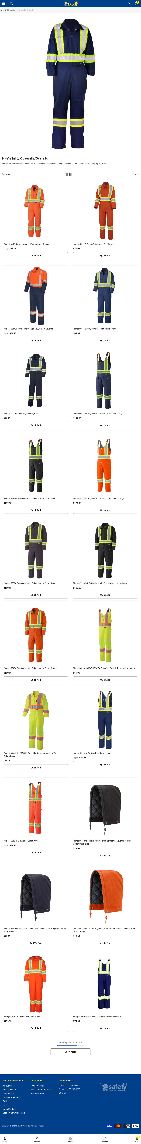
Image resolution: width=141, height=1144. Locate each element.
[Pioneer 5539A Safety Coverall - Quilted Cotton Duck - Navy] (35, 550)
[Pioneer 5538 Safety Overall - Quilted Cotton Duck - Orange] (105, 465)
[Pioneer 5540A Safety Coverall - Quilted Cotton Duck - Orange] (35, 635)
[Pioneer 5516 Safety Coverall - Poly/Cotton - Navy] (105, 296)
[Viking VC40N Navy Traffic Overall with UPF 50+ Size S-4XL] (105, 983)
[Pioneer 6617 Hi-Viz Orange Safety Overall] (35, 808)
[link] (70, 83)
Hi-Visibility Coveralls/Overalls (20, 10)
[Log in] (129, 3)
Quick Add (36, 255)
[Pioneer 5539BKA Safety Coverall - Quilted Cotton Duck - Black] (105, 550)
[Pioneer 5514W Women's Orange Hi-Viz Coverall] (105, 211)
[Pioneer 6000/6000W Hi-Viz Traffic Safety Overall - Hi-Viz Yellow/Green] (105, 635)
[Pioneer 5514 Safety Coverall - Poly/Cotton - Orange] (35, 211)
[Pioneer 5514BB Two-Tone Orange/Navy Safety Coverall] (35, 296)
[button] (67, 174)
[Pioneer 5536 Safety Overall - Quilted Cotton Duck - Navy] (105, 380)
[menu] (3, 3)
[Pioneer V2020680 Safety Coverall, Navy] (35, 380)
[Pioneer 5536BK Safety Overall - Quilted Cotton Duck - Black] (35, 465)
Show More (70, 1052)
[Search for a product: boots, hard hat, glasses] (11, 3)
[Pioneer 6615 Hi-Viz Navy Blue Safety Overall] (105, 720)
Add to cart (105, 855)
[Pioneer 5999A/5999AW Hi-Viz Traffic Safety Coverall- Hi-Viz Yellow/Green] (35, 720)
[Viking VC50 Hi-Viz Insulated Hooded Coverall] (35, 983)
